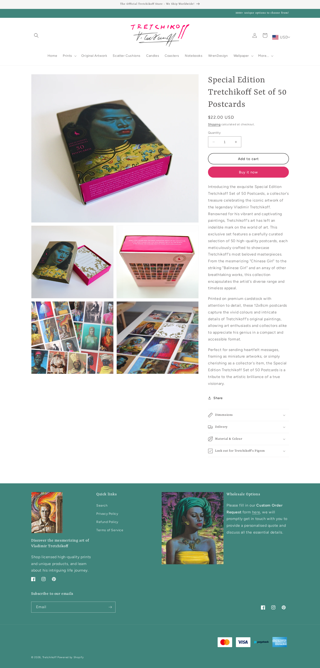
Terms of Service (109, 530)
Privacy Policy (107, 514)
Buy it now (248, 172)
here (256, 512)
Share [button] (218, 398)
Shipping (214, 124)
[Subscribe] (110, 607)
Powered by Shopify (70, 657)
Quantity (214, 132)
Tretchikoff (49, 657)
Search (102, 506)
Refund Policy (107, 522)
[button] (36, 35)
